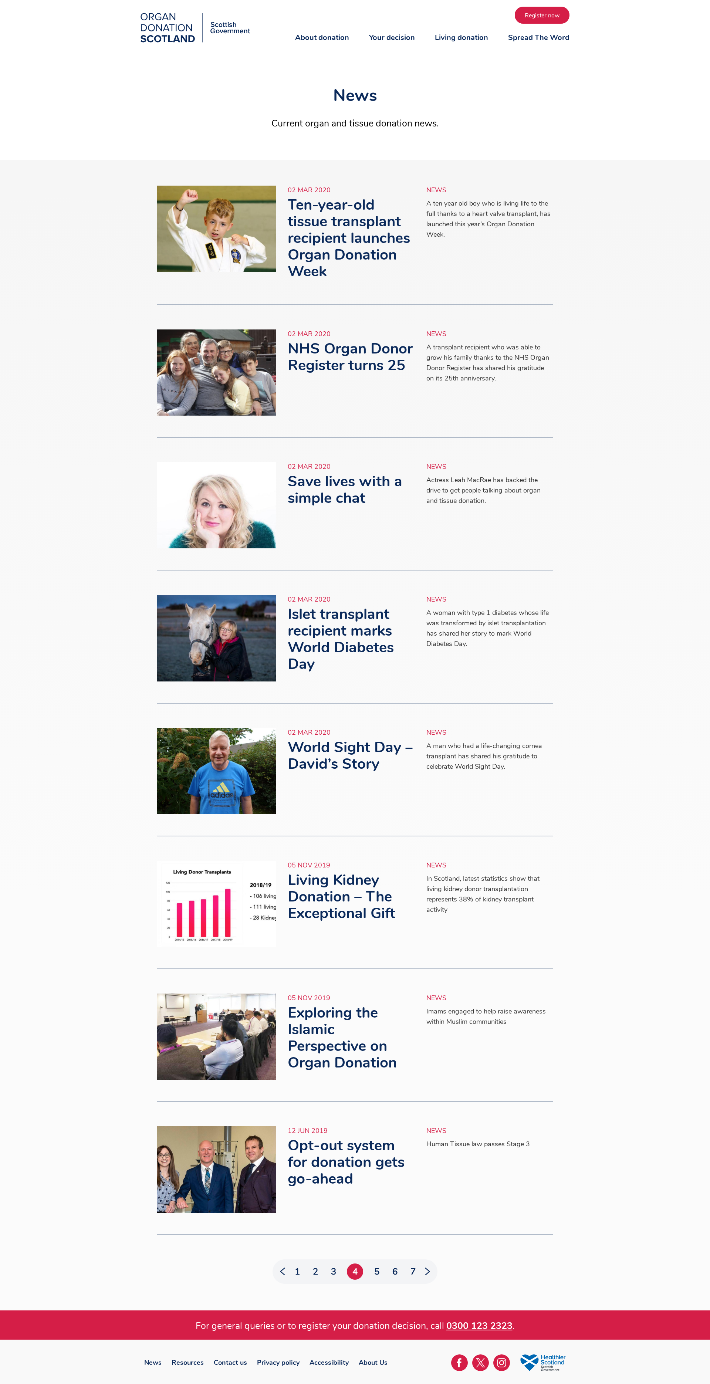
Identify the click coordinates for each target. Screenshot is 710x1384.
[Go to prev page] (285, 1271)
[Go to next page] (424, 1271)
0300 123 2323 (479, 1326)
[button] (322, 45)
